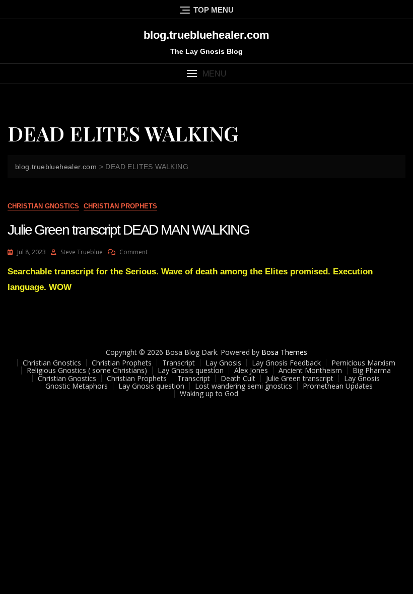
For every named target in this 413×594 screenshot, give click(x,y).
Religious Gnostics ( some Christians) (87, 370)
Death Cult (238, 378)
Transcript (178, 362)
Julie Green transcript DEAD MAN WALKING (128, 230)
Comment (133, 252)
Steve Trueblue (81, 252)
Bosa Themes (284, 352)
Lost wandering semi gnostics (243, 386)
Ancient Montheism (310, 370)
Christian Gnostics (43, 206)
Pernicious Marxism (363, 362)
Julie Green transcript (299, 378)
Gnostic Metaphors (76, 386)
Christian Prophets (120, 206)
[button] (206, 74)
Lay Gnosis (223, 362)
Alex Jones (251, 370)
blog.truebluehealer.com (206, 35)
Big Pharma (372, 370)
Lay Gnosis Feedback (286, 362)
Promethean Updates (338, 386)
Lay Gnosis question (191, 370)
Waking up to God (209, 393)
